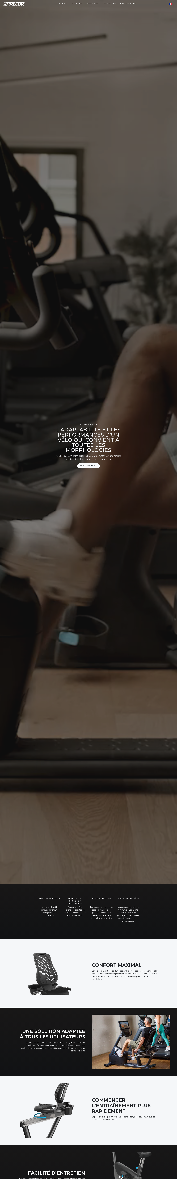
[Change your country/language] (170, 3)
